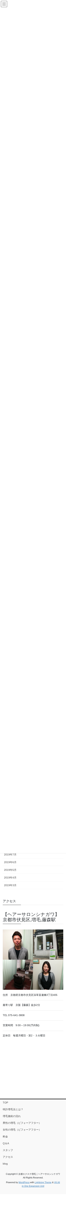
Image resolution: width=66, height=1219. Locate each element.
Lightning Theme (43, 1182)
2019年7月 (10, 854)
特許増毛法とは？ (13, 1109)
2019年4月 (10, 877)
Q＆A (6, 1143)
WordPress (24, 1182)
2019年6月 (10, 862)
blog (5, 1163)
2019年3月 (10, 885)
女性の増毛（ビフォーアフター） (22, 1129)
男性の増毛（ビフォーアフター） (22, 1122)
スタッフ (8, 1150)
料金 (5, 1136)
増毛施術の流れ (12, 1116)
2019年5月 (10, 869)
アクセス (8, 1156)
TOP (5, 1102)
